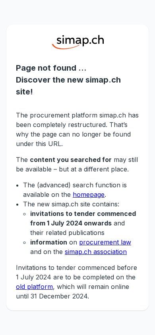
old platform (34, 287)
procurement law (105, 242)
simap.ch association (96, 252)
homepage (89, 194)
